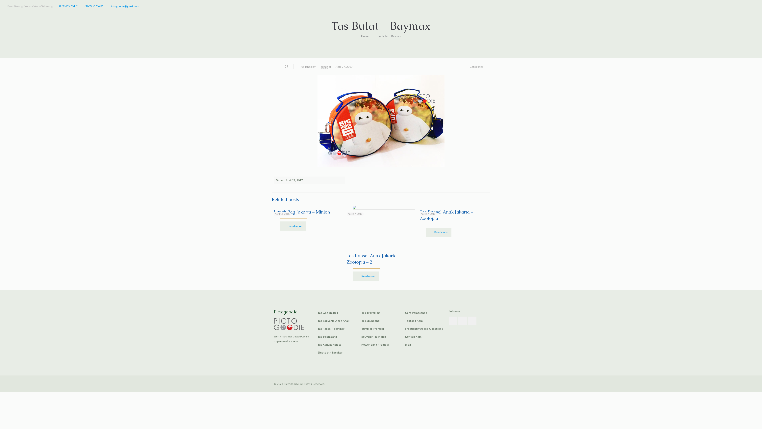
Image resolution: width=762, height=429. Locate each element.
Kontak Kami (413, 336)
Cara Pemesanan (416, 312)
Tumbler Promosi (372, 328)
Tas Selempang (327, 336)
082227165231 (94, 6)
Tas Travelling (370, 312)
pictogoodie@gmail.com (124, 6)
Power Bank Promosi (375, 344)
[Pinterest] (747, 6)
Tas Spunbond (370, 320)
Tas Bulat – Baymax (389, 36)
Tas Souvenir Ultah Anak (333, 320)
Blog (408, 344)
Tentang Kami (414, 320)
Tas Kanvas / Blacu (330, 344)
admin (324, 66)
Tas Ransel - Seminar (331, 328)
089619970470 (68, 6)
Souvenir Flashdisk (373, 336)
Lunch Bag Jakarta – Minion (302, 212)
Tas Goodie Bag (328, 312)
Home (364, 36)
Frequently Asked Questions (424, 328)
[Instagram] (752, 6)
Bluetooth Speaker (330, 352)
